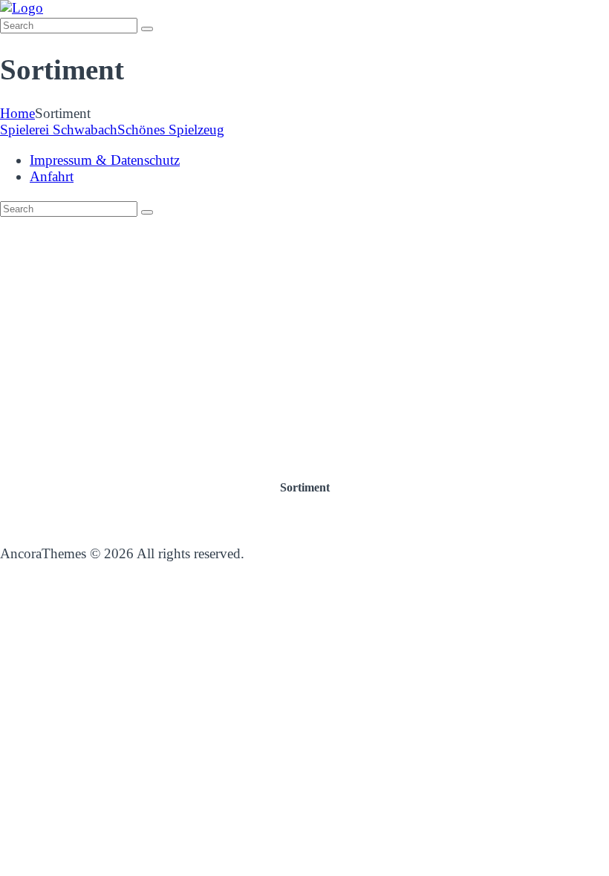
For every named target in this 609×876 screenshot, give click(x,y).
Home (17, 113)
